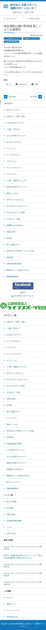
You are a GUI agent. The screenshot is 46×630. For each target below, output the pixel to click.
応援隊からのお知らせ (31, 38)
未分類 (9, 238)
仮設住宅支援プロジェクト (16, 187)
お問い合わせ (11, 533)
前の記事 (12, 97)
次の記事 (33, 97)
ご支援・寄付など (13, 129)
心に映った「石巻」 (14, 219)
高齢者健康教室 (12, 277)
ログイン (10, 598)
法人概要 (10, 508)
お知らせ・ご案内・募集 (16, 116)
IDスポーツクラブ (13, 110)
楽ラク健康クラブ (13, 245)
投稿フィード (11, 604)
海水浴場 (10, 257)
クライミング (11, 161)
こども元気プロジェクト (13, 38)
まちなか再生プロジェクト (16, 136)
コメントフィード (13, 610)
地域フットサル (12, 193)
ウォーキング (11, 148)
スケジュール (11, 174)
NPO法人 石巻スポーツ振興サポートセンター (23, 6)
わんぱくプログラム (14, 142)
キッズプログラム (13, 155)
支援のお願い (11, 232)
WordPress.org (12, 617)
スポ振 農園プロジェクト (17, 180)
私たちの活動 (11, 501)
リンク (9, 527)
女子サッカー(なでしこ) (15, 200)
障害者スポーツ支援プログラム (18, 270)
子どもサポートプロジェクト (17, 206)
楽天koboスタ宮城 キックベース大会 (20, 251)
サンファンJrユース (14, 168)
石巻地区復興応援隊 (11, 41)
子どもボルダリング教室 (16, 212)
